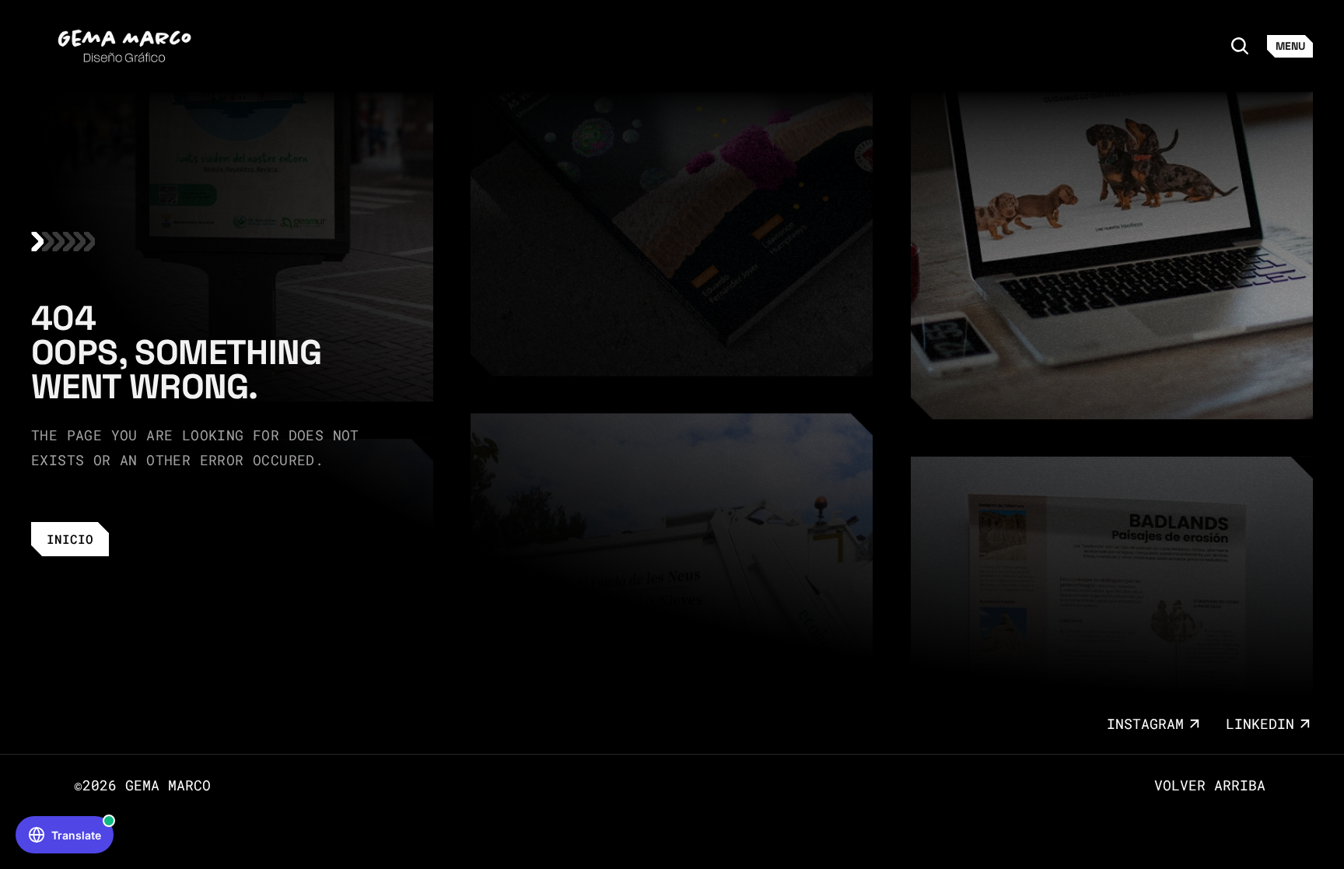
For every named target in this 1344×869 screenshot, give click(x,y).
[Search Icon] (1239, 45)
